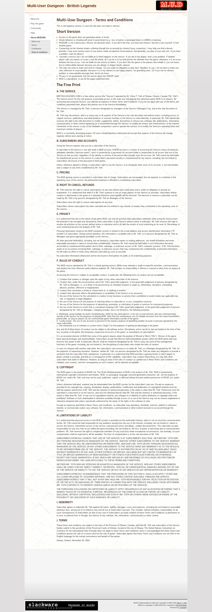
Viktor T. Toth (182, 603)
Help (33, 33)
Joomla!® (183, 607)
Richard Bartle (181, 605)
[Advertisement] (105, 574)
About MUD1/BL (38, 37)
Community (36, 28)
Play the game (37, 23)
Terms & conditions (39, 52)
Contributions (36, 49)
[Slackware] (61, 610)
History (34, 45)
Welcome (35, 19)
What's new (36, 41)
